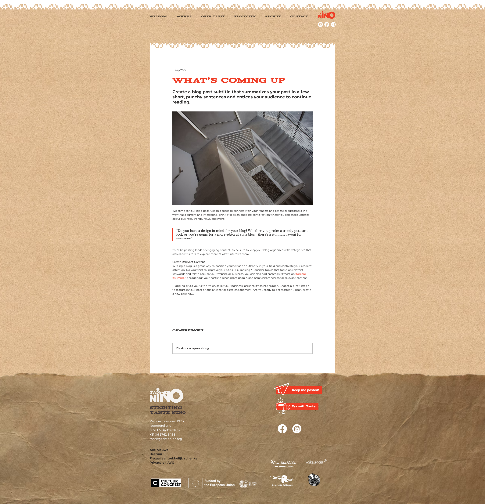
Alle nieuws (159, 450)
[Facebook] (326, 24)
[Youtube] (320, 24)
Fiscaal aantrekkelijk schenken (174, 458)
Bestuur (156, 454)
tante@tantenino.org (166, 439)
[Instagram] (333, 24)
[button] (249, 16)
